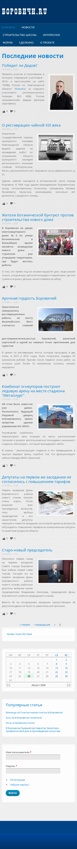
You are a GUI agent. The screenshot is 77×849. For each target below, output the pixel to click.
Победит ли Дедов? (19, 65)
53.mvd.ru (20, 88)
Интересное (51, 35)
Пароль (11, 766)
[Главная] (38, 11)
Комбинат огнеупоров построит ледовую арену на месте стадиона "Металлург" (33, 391)
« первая (25, 624)
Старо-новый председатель (27, 550)
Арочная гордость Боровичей (29, 298)
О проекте (47, 42)
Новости (28, 27)
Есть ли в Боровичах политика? (24, 717)
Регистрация (17, 779)
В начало (8, 27)
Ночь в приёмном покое (20, 722)
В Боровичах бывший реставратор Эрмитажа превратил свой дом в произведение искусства (33, 729)
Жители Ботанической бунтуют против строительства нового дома (38, 217)
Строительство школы (19, 35)
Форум (8, 42)
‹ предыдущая (42, 624)
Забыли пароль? (19, 784)
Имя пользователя (18, 752)
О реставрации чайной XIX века (31, 125)
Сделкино (26, 42)
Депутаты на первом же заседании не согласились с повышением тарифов (36, 479)
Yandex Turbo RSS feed (19, 634)
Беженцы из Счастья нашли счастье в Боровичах (34, 712)
